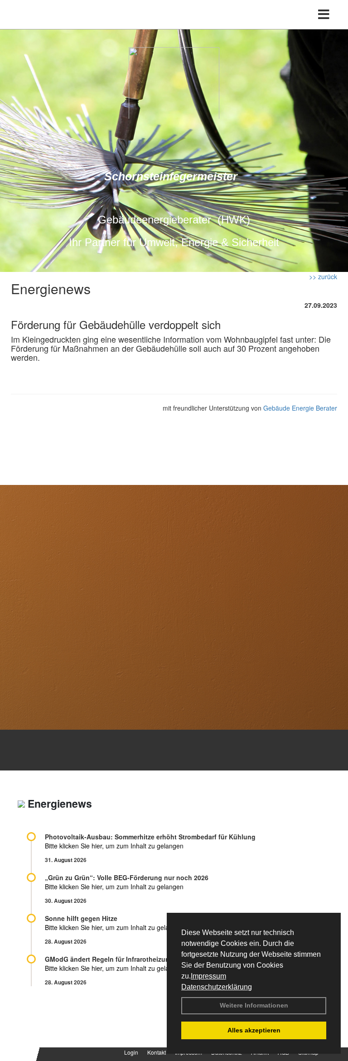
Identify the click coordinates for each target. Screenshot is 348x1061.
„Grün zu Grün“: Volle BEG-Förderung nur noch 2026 (126, 877)
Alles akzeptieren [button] (253, 1030)
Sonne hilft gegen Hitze (81, 918)
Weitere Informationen (254, 1005)
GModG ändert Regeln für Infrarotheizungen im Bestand (131, 959)
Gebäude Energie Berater (300, 407)
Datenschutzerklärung (216, 987)
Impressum (208, 976)
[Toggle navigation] (323, 14)
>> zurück (323, 276)
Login (131, 1052)
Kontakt (156, 1052)
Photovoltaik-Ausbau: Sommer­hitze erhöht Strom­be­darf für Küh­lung (150, 836)
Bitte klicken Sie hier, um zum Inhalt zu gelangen (114, 845)
